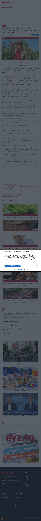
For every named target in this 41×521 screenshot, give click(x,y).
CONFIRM (13, 265)
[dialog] (20, 261)
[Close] (39, 252)
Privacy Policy (26, 269)
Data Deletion (14, 269)
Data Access (20, 269)
